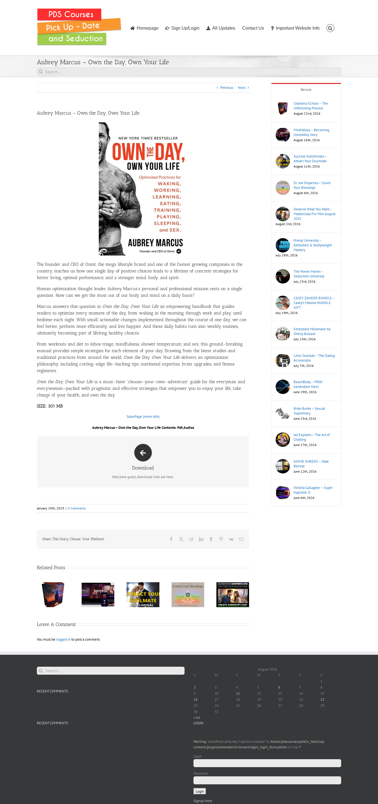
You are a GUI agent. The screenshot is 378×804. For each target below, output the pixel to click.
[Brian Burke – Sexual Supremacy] (283, 408)
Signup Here (202, 800)
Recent (306, 89)
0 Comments (77, 508)
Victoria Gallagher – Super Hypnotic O (313, 490)
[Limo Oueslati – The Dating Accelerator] (283, 356)
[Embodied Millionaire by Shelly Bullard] (283, 329)
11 (238, 693)
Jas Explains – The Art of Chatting (312, 437)
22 (322, 699)
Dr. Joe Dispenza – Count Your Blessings (312, 185)
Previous (226, 87)
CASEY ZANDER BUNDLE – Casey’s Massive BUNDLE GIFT (314, 303)
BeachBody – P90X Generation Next (308, 384)
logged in (63, 639)
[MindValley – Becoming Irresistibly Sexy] (283, 130)
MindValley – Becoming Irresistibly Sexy (311, 132)
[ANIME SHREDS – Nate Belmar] (283, 461)
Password (200, 773)
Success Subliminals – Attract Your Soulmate (310, 158)
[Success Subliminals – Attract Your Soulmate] (283, 156)
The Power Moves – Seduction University (309, 274)
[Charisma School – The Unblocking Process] (283, 103)
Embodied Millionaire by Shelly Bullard (312, 331)
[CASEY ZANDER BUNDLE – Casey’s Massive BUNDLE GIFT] (283, 298)
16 (196, 699)
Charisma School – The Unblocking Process (311, 105)
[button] (330, 27)
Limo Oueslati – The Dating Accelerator (314, 358)
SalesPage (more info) (143, 416)
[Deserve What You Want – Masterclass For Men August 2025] (283, 209)
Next (241, 87)
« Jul (196, 717)
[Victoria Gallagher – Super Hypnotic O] (283, 488)
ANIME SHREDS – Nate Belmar (311, 463)
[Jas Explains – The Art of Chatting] (283, 435)
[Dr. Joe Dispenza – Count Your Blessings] (283, 183)
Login (197, 756)
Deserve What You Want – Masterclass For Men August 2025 (314, 214)
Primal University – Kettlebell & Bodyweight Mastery (313, 245)
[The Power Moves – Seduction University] (283, 271)
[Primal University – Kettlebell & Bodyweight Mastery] (283, 240)
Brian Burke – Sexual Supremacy (309, 411)
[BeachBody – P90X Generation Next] (283, 382)
